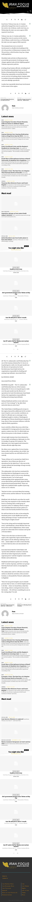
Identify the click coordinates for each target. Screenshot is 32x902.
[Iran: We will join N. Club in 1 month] (16, 308)
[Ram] (5, 108)
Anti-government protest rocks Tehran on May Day (16, 293)
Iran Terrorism (5, 211)
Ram (13, 106)
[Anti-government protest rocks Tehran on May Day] (16, 283)
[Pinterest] (18, 19)
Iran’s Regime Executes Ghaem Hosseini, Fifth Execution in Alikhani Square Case (14, 123)
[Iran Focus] (16, 5)
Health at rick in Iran (16, 269)
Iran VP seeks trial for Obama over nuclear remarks (16, 341)
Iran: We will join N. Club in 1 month (16, 317)
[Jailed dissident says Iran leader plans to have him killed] (16, 227)
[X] (14, 19)
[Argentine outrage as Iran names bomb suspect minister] (16, 203)
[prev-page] (14, 349)
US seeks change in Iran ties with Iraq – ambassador (24, 100)
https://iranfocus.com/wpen (18, 107)
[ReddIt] (25, 19)
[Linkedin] (21, 19)
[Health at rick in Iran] (16, 259)
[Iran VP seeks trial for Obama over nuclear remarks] (16, 331)
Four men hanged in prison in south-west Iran (7, 100)
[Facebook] (11, 19)
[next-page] (17, 349)
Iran (2, 120)
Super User (16, 272)
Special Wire (4, 236)
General (3, 181)
